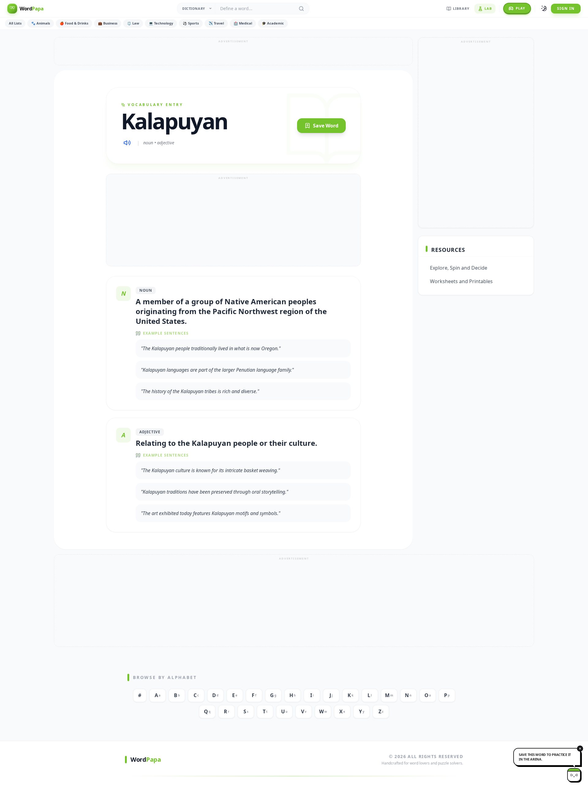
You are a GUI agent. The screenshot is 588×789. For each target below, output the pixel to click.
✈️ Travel (216, 23)
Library (461, 8)
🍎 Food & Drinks (74, 23)
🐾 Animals (40, 23)
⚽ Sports (191, 23)
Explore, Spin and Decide (458, 267)
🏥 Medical (243, 23)
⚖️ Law (133, 23)
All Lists (15, 23)
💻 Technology (161, 23)
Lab (488, 8)
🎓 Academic (273, 23)
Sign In (566, 8)
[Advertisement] (233, 51)
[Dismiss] (580, 748)
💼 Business (107, 23)
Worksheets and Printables (461, 281)
